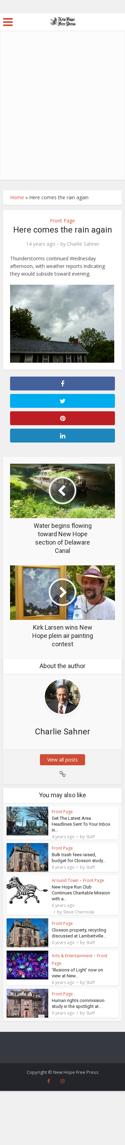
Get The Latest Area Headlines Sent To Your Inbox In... (81, 824)
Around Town (65, 880)
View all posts (62, 759)
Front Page (62, 220)
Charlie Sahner (83, 244)
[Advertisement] (62, 113)
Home (17, 197)
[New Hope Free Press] (62, 21)
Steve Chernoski (78, 912)
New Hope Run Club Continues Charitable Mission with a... (81, 892)
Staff (90, 837)
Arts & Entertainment (72, 956)
